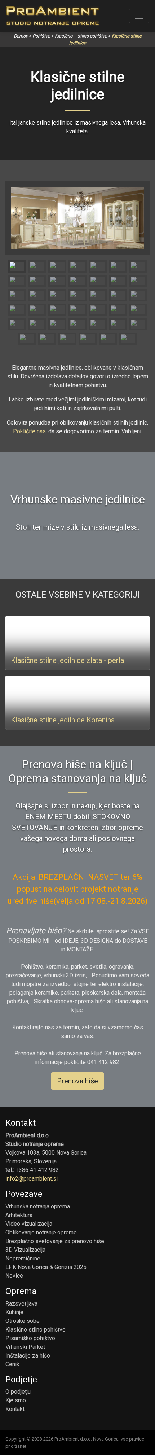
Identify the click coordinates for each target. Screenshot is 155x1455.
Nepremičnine (22, 1258)
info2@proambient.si (31, 1178)
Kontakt (15, 1409)
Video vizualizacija (28, 1223)
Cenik (12, 1364)
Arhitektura (18, 1215)
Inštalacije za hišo (27, 1355)
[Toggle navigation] (139, 16)
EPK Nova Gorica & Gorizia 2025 (46, 1267)
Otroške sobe (22, 1320)
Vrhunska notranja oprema (37, 1206)
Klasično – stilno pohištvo (81, 36)
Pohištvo (41, 36)
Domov (21, 36)
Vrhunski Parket (25, 1346)
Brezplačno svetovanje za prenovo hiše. (55, 1241)
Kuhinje (14, 1312)
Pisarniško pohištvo (30, 1338)
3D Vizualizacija (25, 1249)
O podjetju (18, 1391)
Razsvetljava (21, 1303)
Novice (14, 1275)
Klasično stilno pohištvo (35, 1329)
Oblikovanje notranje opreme (41, 1232)
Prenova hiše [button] (77, 1081)
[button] (21, 218)
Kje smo (15, 1400)
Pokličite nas (29, 431)
